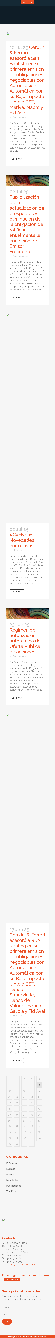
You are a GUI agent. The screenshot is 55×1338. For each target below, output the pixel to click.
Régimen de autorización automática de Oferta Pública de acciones (25, 641)
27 (24, 1108)
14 (39, 1090)
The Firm (11, 1191)
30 (9, 1114)
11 (17, 1090)
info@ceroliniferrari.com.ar (23, 1264)
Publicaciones (20, 117)
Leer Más (17, 159)
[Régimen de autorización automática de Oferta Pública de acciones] (27, 613)
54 (39, 1137)
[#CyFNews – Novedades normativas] (27, 418)
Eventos (10, 1169)
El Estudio (18, 550)
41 (17, 1126)
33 (31, 1114)
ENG (30, 2)
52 (24, 1137)
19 (39, 1096)
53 (31, 1137)
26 (16, 1108)
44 (39, 1126)
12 (24, 1090)
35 (9, 1120)
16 (17, 1096)
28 (31, 1108)
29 (39, 1108)
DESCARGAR (12, 1279)
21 (17, 1102)
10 (9, 1090)
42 (24, 1126)
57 (24, 1143)
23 (31, 1102)
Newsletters (12, 1180)
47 (24, 1131)
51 (17, 1137)
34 (39, 1114)
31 (17, 1114)
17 (24, 1096)
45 (9, 1131)
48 (31, 1131)
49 (39, 1131)
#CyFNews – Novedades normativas (23, 540)
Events (10, 1174)
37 (24, 1120)
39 (39, 1120)
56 (16, 1143)
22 (24, 1102)
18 (31, 1096)
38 (31, 1120)
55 (9, 1143)
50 (9, 1137)
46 (16, 1131)
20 (9, 1102)
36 (16, 1120)
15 (9, 1096)
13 (32, 1090)
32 (24, 1114)
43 (31, 1126)
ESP (25, 2)
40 (9, 1126)
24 (39, 1102)
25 (9, 1108)
